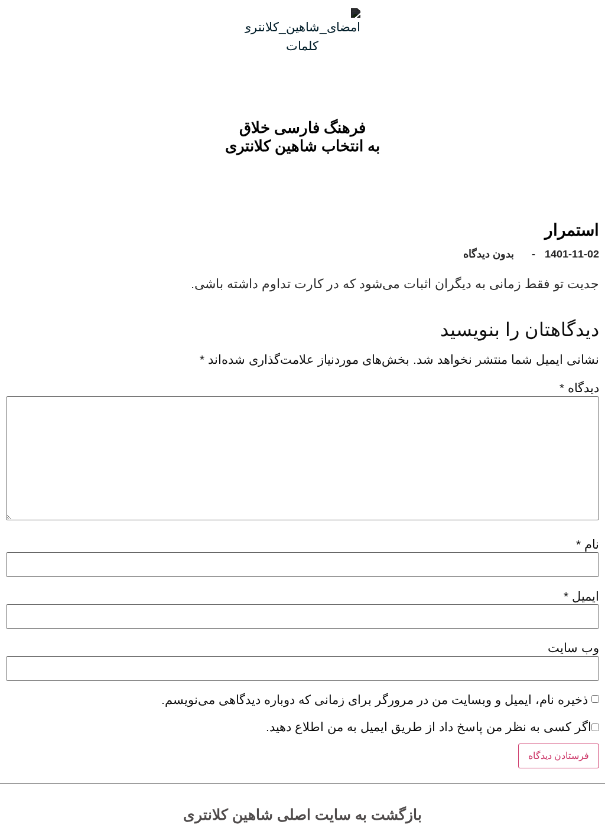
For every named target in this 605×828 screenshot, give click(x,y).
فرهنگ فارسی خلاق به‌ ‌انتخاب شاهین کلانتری (302, 137)
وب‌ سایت (573, 647)
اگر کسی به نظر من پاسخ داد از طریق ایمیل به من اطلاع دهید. (428, 727)
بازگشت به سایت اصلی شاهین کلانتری (302, 814)
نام (587, 544)
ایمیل (581, 596)
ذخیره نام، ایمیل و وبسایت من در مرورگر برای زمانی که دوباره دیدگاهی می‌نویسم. (374, 699)
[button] (311, 176)
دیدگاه (579, 388)
